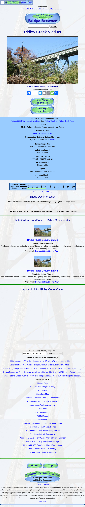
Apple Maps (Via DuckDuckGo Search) (42, 401)
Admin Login (42, 501)
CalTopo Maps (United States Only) (42, 452)
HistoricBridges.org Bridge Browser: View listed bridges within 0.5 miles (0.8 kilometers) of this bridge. (42, 368)
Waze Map (42, 420)
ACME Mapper (42, 416)
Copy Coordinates (54, 354)
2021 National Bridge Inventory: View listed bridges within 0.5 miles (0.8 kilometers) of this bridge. (42, 376)
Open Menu (2, 2)
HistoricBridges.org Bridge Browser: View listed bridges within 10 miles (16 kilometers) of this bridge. (42, 372)
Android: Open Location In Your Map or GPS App (42, 423)
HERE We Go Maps (42, 412)
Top (50, 465)
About (38, 485)
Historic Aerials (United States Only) (42, 449)
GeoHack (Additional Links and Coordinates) (42, 398)
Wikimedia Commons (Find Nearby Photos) (42, 431)
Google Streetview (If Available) (42, 387)
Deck (40, 133)
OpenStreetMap (42, 394)
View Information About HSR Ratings (42, 191)
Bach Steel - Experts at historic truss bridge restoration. (42, 9)
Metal (35, 133)
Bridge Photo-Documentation (42, 240)
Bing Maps (42, 390)
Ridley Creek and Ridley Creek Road (59, 121)
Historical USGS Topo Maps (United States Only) (42, 445)
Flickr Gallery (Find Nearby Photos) (42, 427)
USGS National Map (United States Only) (42, 442)
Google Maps (42, 383)
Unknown (51, 140)
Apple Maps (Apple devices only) (42, 405)
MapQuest (43, 409)
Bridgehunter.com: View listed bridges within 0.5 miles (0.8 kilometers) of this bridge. (42, 361)
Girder (44, 133)
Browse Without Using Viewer (47, 251)
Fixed (50, 133)
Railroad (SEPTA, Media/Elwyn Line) (25, 121)
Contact (46, 485)
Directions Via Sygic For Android (42, 434)
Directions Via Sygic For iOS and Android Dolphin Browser (42, 438)
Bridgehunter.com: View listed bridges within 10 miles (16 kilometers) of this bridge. (42, 365)
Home (34, 465)
